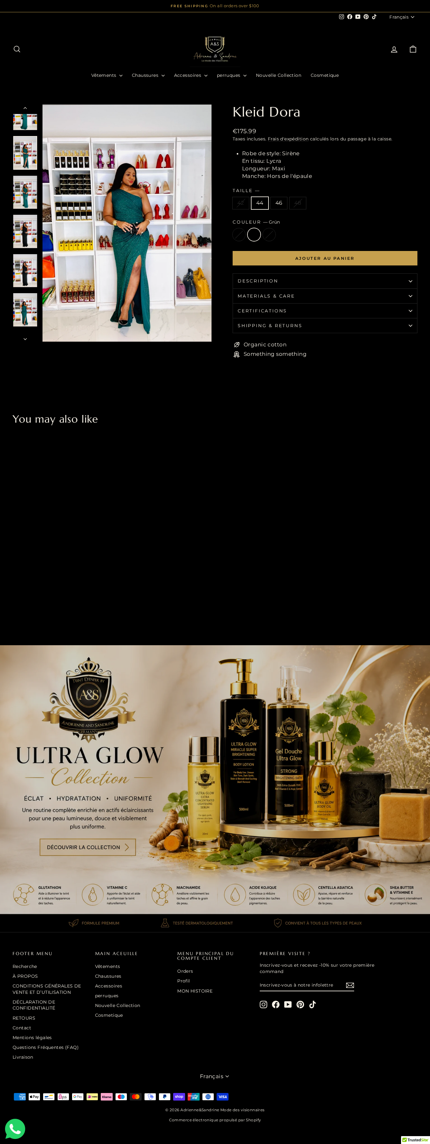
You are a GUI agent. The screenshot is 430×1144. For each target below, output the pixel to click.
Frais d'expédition (288, 139)
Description (258, 281)
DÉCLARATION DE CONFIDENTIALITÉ (34, 1005)
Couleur (256, 222)
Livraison (23, 1057)
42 (240, 203)
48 (298, 203)
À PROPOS (25, 976)
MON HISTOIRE (194, 991)
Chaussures (146, 75)
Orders (185, 971)
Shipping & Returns (270, 325)
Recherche (25, 966)
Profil (183, 981)
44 (259, 203)
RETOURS (24, 1018)
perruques (229, 75)
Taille (246, 190)
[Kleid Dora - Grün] (25, 608)
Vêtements (104, 75)
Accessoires (188, 75)
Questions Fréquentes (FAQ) (46, 1047)
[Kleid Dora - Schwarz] (17, 608)
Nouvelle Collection (278, 75)
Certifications (262, 311)
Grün (254, 234)
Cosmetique (325, 75)
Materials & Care (266, 296)
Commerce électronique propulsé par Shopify (215, 1120)
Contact (22, 1028)
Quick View (61, 578)
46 (278, 203)
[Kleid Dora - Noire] (34, 608)
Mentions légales (32, 1037)
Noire (269, 234)
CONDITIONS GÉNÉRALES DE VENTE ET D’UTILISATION (47, 989)
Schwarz (239, 234)
